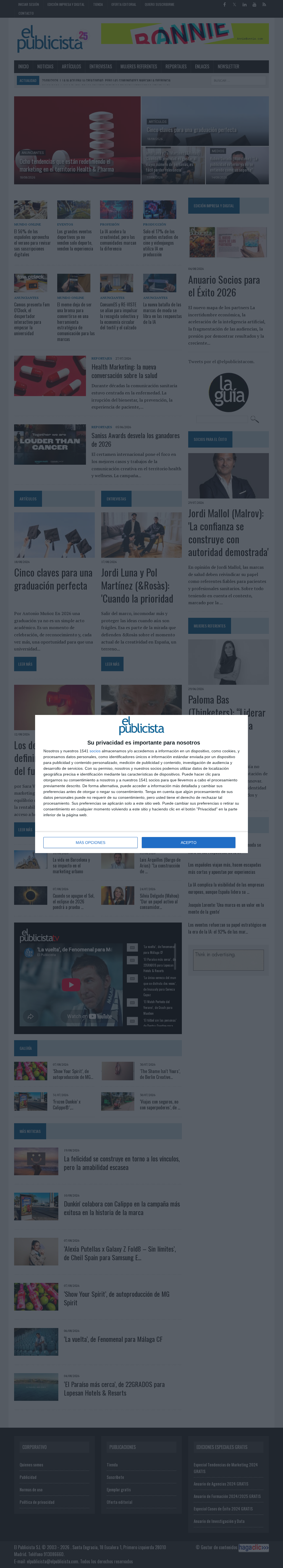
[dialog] (141, 784)
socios (95, 751)
